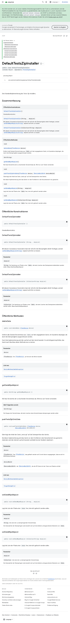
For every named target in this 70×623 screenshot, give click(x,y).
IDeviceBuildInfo (39, 173)
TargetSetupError (9, 376)
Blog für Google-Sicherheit (32, 600)
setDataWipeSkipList (10, 188)
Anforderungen (6, 594)
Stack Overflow (51, 602)
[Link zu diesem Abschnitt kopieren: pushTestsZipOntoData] (22, 419)
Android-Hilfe (51, 591)
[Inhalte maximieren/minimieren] (14, 41)
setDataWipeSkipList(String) (13, 123)
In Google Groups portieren (32, 608)
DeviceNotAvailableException (13, 369)
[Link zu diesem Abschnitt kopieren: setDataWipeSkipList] (20, 495)
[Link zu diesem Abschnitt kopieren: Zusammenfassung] (22, 101)
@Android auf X (29, 591)
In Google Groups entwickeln (32, 605)
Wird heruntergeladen (8, 597)
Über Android (5, 615)
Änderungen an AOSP (55, 17)
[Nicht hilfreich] (66, 36)
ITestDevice (16, 148)
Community (14, 615)
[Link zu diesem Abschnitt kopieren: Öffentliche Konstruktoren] (29, 212)
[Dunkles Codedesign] (67, 222)
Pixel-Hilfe (50, 594)
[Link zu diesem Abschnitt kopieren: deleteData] (12, 321)
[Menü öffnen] (2, 2)
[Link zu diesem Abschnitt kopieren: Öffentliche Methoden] (25, 316)
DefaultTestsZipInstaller (12, 111)
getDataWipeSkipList (10, 161)
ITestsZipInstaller (29, 70)
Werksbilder (5, 602)
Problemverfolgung (52, 605)
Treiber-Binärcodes (7, 605)
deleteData (7, 148)
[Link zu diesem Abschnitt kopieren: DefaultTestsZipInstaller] (22, 217)
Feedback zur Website (52, 615)
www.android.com (52, 597)
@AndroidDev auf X (30, 594)
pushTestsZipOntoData (11, 173)
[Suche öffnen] (43, 2)
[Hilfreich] (64, 36)
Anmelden (65, 2)
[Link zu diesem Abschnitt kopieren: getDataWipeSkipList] (20, 385)
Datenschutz (40, 615)
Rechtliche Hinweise (24, 615)
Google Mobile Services (53, 600)
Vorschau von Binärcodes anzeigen (11, 600)
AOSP (3, 36)
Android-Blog (28, 597)
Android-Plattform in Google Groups (35, 602)
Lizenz (33, 615)
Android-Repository (7, 591)
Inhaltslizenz (51, 579)
